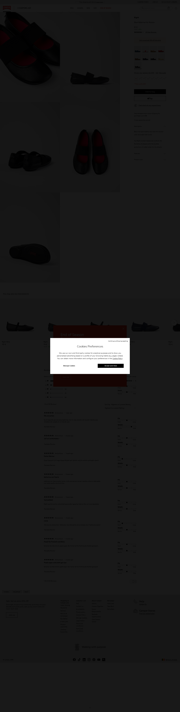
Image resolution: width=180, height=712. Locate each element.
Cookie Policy (117, 358)
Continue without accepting (118, 341)
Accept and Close (111, 366)
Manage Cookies (69, 366)
